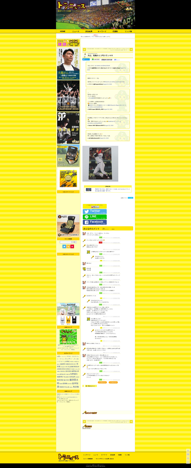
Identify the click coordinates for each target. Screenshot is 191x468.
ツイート (87, 59)
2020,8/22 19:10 (116, 272)
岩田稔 (63, 369)
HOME (62, 31)
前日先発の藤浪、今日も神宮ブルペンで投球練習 (97, 48)
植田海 (58, 374)
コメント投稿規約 (88, 458)
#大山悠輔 (91, 98)
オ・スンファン (63, 356)
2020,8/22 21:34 (116, 327)
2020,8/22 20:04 (116, 345)
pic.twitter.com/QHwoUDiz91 (102, 65)
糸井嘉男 (72, 377)
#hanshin (107, 81)
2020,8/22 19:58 (116, 298)
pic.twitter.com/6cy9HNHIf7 (95, 123)
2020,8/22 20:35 (116, 304)
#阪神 (108, 105)
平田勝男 (73, 369)
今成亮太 (76, 361)
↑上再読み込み (102, 382)
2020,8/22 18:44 (116, 249)
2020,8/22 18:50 (116, 260)
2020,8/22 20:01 (116, 316)
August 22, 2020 (107, 84)
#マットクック (117, 121)
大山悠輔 (131, 197)
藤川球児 (66, 380)
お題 (58, 356)
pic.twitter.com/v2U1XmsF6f (117, 81)
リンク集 (128, 31)
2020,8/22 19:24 (116, 279)
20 (117, 60)
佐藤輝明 (62, 364)
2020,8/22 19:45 (116, 284)
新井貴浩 (68, 371)
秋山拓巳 (66, 377)
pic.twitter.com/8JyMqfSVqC (95, 107)
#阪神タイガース (103, 105)
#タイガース (123, 105)
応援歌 (115, 31)
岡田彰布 (76, 366)
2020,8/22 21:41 (116, 371)
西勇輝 (61, 383)
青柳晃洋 (62, 387)
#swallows (110, 121)
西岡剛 (65, 383)
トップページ (86, 455)
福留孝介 (60, 377)
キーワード (102, 31)
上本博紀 (67, 361)
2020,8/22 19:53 (116, 293)
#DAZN (91, 105)
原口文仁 (73, 364)
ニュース (75, 31)
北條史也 (68, 364)
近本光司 (70, 383)
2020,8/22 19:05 (116, 265)
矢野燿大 (74, 374)
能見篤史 (60, 380)
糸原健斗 (77, 377)
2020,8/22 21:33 (116, 362)
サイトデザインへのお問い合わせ (105, 458)
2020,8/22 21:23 (116, 352)
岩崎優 (59, 369)
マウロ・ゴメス (71, 356)
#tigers (118, 105)
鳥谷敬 (76, 387)
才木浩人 (76, 369)
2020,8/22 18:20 (116, 237)
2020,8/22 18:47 (116, 254)
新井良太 (63, 371)
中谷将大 (72, 361)
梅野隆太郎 (75, 371)
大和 (66, 366)
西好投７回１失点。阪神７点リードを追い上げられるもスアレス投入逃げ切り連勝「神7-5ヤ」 (118, 49)
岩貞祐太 (68, 369)
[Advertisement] (108, 42)
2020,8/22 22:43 (116, 379)
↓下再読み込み (113, 382)
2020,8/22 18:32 (116, 242)
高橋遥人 (71, 387)
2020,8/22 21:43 (116, 340)
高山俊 (67, 387)
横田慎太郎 (62, 374)
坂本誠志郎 (63, 366)
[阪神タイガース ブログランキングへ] (95, 206)
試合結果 (89, 31)
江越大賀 (68, 374)
